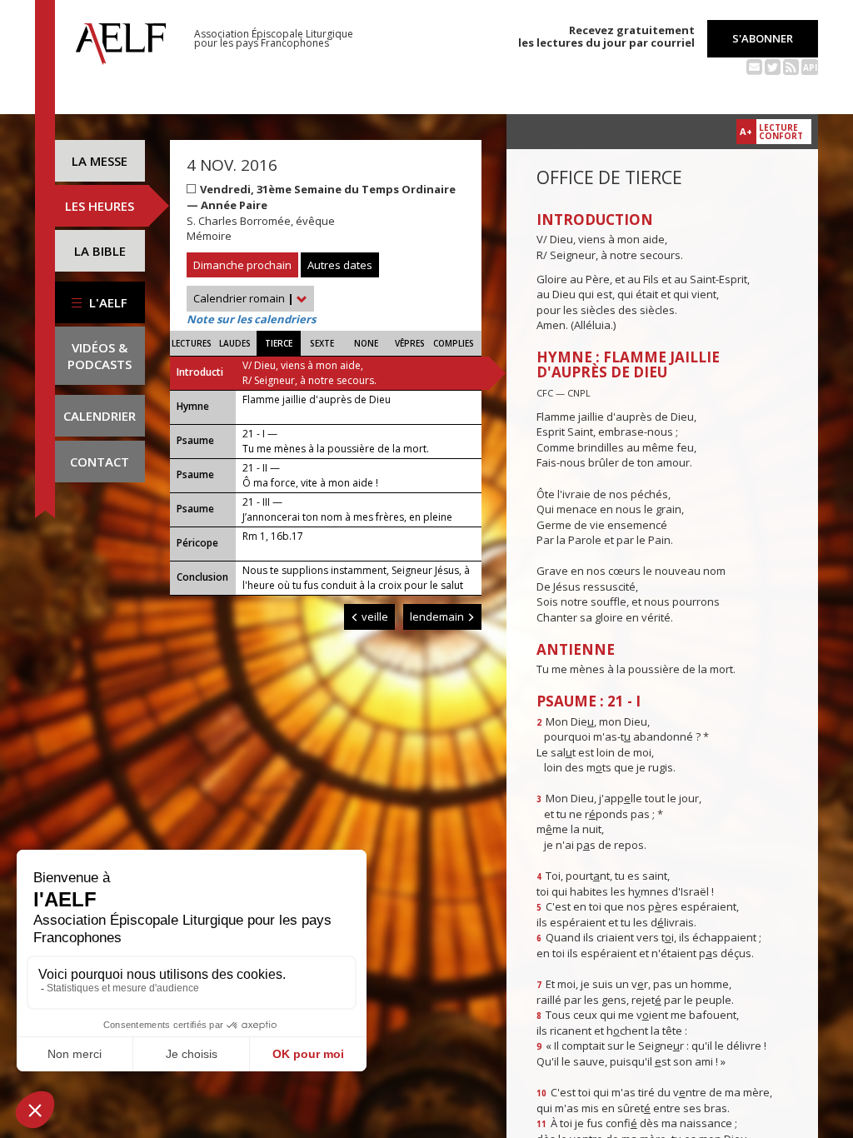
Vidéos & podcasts (99, 355)
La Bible (100, 250)
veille (373, 616)
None (366, 343)
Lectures (192, 343)
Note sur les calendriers (251, 319)
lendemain (438, 616)
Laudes (235, 343)
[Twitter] (773, 65)
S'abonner (762, 38)
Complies (453, 343)
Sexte (322, 343)
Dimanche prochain (242, 264)
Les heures (99, 205)
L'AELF (106, 302)
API (810, 67)
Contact (99, 461)
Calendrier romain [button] (243, 298)
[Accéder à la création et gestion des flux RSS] (791, 65)
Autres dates (339, 264)
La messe (99, 160)
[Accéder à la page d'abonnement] (754, 65)
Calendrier (99, 415)
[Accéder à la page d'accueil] (121, 39)
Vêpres (410, 343)
